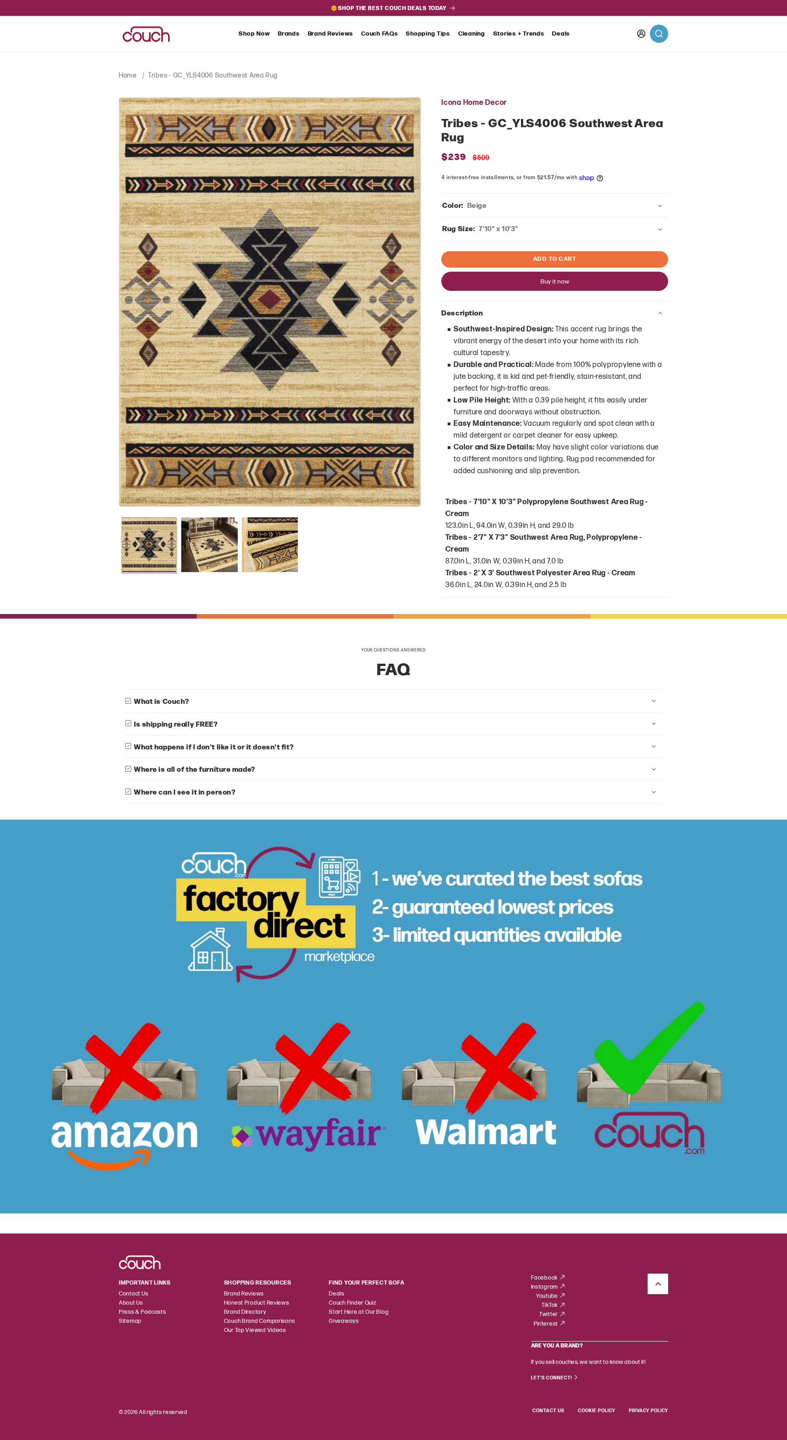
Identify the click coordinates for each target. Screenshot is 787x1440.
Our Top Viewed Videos (255, 1330)
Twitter (549, 1314)
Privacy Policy (648, 1411)
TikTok (550, 1305)
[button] (254, 34)
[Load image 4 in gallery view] (209, 545)
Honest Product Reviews (256, 1303)
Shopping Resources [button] (257, 1283)
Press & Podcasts (142, 1312)
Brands (288, 33)
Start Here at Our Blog (358, 1312)
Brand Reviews (330, 33)
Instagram (545, 1287)
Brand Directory (245, 1312)
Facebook (545, 1278)
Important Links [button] (145, 1283)
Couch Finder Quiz (352, 1303)
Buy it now (555, 281)
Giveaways (344, 1321)
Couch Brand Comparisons (259, 1321)
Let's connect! (552, 1378)
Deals (561, 33)
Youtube (547, 1296)
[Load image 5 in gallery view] (270, 545)
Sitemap (130, 1321)
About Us (131, 1303)
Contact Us (133, 1293)
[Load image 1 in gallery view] (149, 545)
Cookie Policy (596, 1411)
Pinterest (546, 1324)
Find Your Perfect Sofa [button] (366, 1283)
